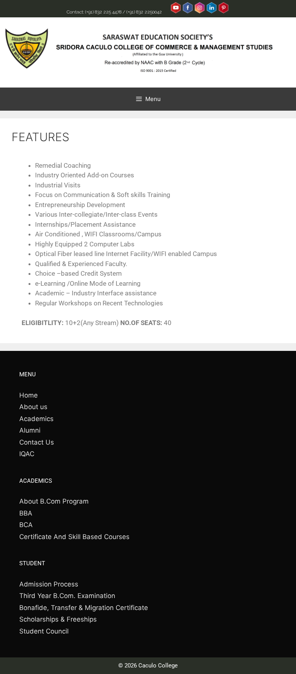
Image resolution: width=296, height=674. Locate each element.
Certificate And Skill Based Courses (74, 537)
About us (33, 407)
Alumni (29, 430)
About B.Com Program (54, 501)
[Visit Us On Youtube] (176, 12)
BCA (26, 525)
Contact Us (36, 442)
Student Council (44, 631)
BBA (25, 513)
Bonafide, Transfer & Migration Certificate (83, 608)
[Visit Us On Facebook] (187, 12)
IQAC (26, 454)
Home (28, 395)
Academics (36, 419)
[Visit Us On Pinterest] (223, 12)
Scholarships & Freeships (58, 619)
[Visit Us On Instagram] (199, 12)
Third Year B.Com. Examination (67, 596)
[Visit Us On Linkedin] (211, 12)
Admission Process (48, 584)
